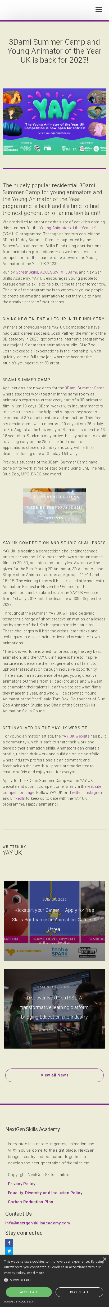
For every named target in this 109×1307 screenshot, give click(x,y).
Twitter (75, 792)
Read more (35, 1273)
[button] (99, 10)
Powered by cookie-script (20, 1301)
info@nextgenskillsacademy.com (37, 1223)
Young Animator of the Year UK (67, 228)
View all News (55, 1075)
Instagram (94, 792)
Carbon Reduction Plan (30, 1201)
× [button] (104, 1259)
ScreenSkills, (27, 272)
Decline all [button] (79, 1292)
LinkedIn (17, 798)
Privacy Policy (21, 1183)
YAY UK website (75, 736)
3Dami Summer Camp (85, 388)
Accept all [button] (29, 1292)
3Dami (71, 272)
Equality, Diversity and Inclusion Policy (45, 1192)
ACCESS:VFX (51, 272)
